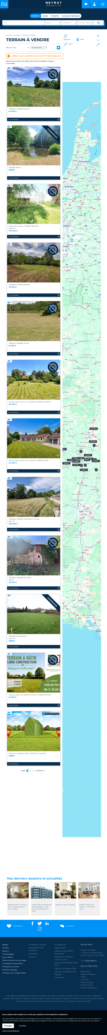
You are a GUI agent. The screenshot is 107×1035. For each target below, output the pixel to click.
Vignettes (66, 39)
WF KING (85, 980)
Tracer (70, 44)
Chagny (95, 996)
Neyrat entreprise (88, 974)
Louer (45, 16)
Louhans (33, 998)
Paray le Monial (65, 996)
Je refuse (22, 1026)
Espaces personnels (94, 4)
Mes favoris (17, 926)
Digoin (40, 998)
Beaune (55, 996)
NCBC (83, 977)
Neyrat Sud (85, 971)
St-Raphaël (66, 998)
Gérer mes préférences (10, 1031)
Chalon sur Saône (38, 996)
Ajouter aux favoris (58, 119)
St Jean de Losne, (80, 998)
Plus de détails (13, 119)
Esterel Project (87, 985)
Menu (103, 4)
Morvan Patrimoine (89, 988)
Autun (75, 996)
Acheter (35, 16)
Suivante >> (40, 771)
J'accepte (8, 1026)
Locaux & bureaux (71, 16)
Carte (82, 39)
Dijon (48, 996)
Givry (81, 996)
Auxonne (87, 996)
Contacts (70, 926)
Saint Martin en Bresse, (20, 998)
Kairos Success (87, 982)
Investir (55, 16)
